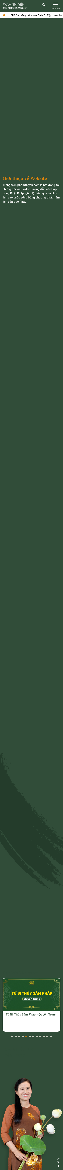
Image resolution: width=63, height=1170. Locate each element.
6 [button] (29, 1035)
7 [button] (33, 1035)
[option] (31, 1005)
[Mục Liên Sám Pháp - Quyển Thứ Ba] (31, 994)
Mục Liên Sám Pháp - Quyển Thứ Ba (31, 1014)
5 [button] (26, 1035)
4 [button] (22, 1035)
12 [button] (50, 1035)
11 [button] (47, 1035)
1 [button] (12, 1035)
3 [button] (19, 1035)
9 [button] (40, 1035)
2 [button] (16, 1035)
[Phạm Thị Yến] (15, 6)
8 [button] (36, 1035)
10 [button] (44, 1035)
